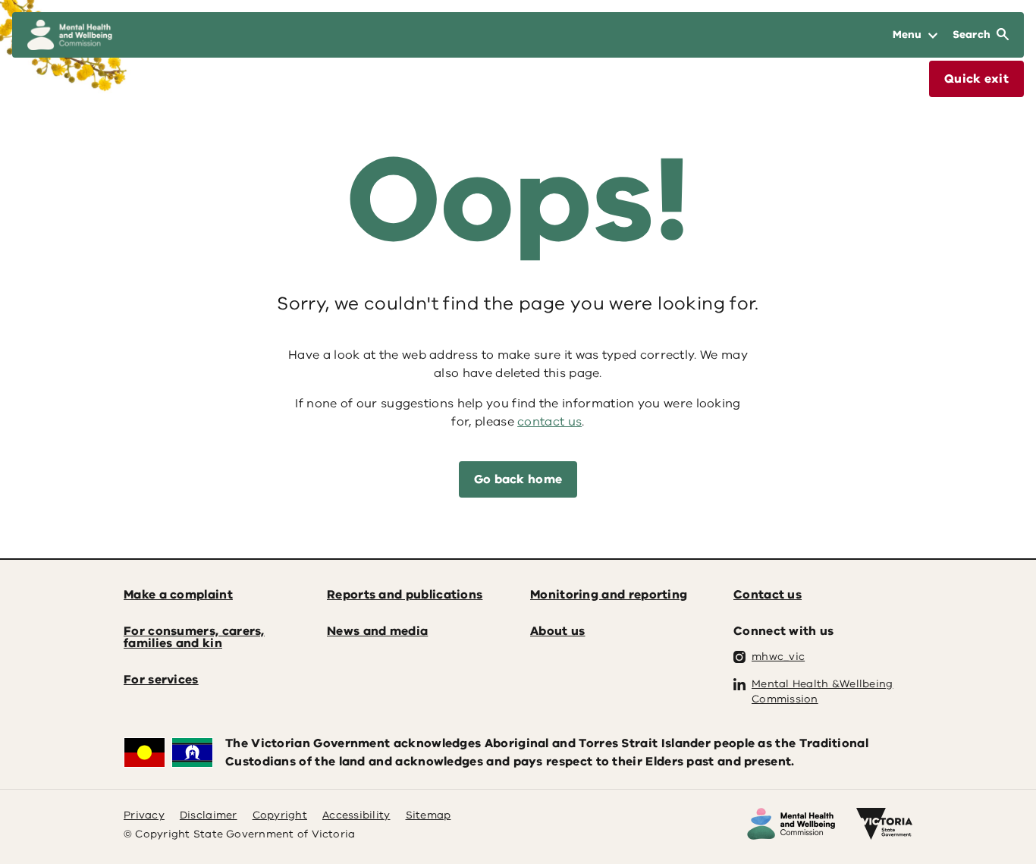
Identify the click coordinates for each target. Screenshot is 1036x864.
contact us (549, 421)
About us (557, 631)
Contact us (767, 595)
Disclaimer (208, 815)
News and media (377, 631)
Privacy (144, 815)
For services (161, 680)
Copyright (280, 815)
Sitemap (428, 815)
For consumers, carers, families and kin (194, 637)
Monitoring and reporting (608, 595)
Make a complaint (178, 595)
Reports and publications (404, 595)
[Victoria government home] (884, 824)
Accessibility (356, 815)
